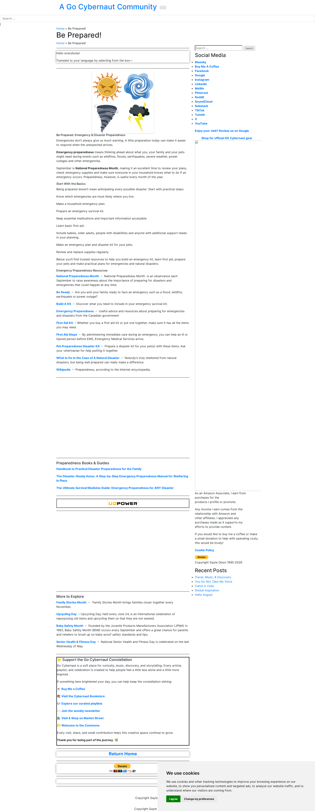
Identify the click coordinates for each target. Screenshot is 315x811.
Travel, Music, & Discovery (213, 577)
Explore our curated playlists (81, 703)
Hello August (204, 594)
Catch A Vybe (204, 586)
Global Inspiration (207, 590)
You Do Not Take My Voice (213, 581)
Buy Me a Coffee (73, 689)
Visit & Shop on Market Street (82, 718)
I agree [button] (173, 798)
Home (60, 28)
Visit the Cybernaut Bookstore (83, 696)
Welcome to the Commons (80, 725)
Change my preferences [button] (199, 798)
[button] (163, 7)
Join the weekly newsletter (80, 711)
